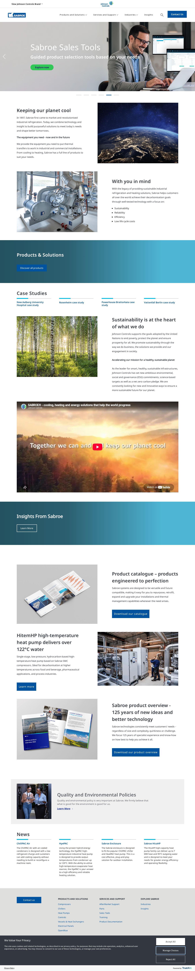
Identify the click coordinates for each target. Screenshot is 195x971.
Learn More (26, 528)
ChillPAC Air (23, 843)
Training (103, 917)
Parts (101, 908)
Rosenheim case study (71, 302)
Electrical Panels (66, 926)
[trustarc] (187, 968)
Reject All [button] (170, 959)
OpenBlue (63, 930)
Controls (62, 917)
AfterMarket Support (109, 904)
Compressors (64, 904)
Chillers (61, 908)
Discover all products (31, 268)
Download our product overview (135, 752)
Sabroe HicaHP (152, 843)
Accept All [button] (171, 941)
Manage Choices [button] (171, 950)
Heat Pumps (64, 913)
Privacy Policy (9, 968)
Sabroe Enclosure (111, 843)
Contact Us (177, 14)
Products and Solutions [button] (72, 14)
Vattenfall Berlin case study (159, 302)
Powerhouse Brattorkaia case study (118, 304)
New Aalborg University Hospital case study (30, 304)
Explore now (42, 70)
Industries (146, 904)
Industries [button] (130, 14)
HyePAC (63, 843)
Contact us (29, 900)
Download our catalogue (130, 613)
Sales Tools (104, 913)
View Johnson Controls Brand (26, 4)
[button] (6, 56)
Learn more (26, 686)
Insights (148, 14)
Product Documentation (110, 921)
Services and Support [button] (104, 14)
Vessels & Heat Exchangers (71, 921)
